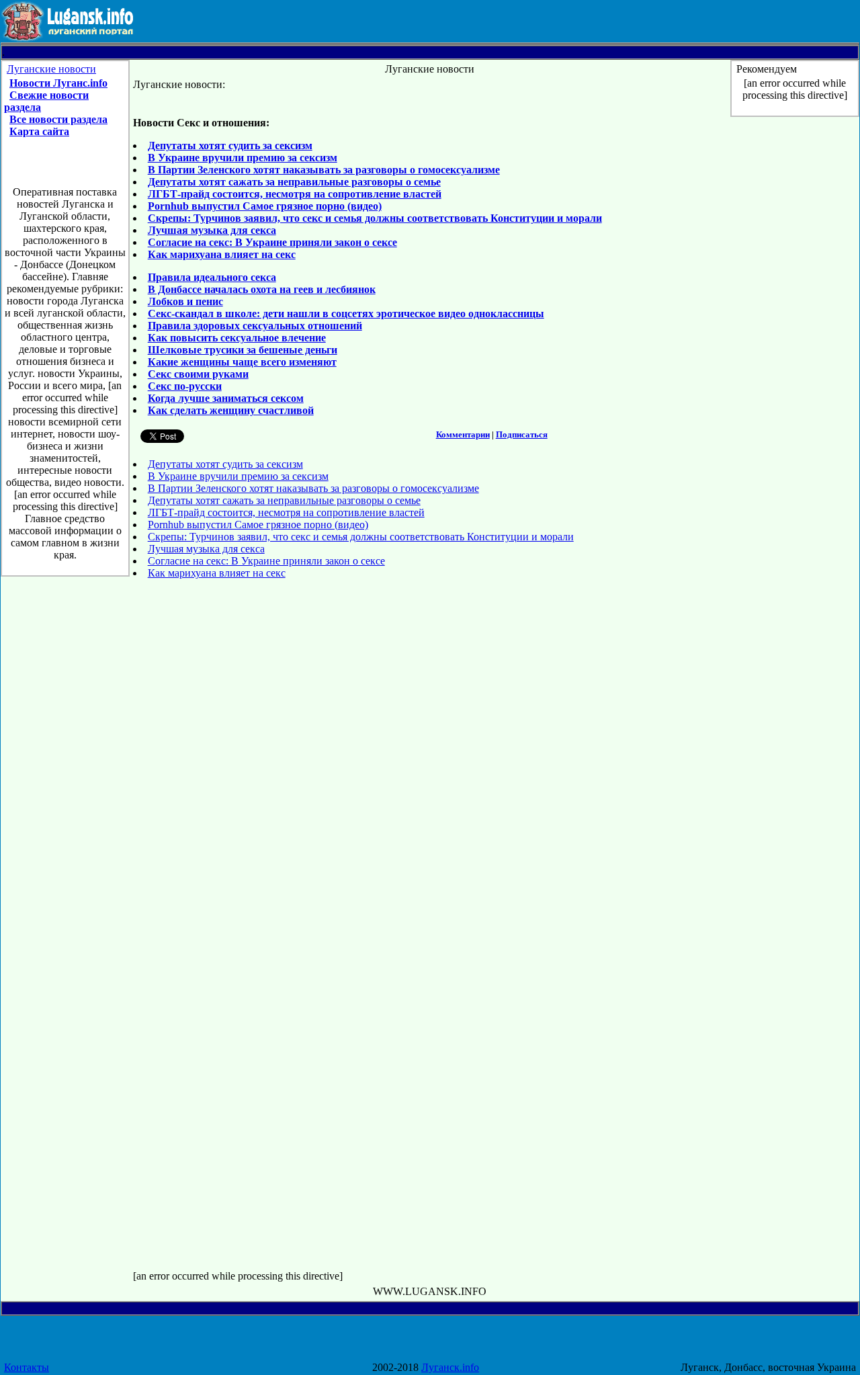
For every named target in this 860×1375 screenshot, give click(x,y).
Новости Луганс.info (58, 83)
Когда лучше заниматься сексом (226, 398)
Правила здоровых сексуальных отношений (255, 325)
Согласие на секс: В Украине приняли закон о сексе (272, 242)
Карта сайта (39, 131)
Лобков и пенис (185, 301)
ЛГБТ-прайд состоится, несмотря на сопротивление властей (294, 194)
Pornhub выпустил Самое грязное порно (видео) (265, 206)
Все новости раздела (58, 119)
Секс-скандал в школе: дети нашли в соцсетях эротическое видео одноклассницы (346, 313)
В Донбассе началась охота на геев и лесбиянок (262, 289)
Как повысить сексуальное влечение (237, 337)
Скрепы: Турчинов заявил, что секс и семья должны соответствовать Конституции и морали (375, 218)
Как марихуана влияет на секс (222, 254)
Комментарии (463, 434)
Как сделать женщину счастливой (231, 410)
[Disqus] (430, 758)
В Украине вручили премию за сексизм (242, 157)
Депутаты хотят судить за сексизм (230, 145)
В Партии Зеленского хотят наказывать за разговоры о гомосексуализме (324, 169)
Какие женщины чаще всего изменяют (242, 362)
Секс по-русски (185, 386)
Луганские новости (51, 69)
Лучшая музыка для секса (212, 230)
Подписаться (522, 434)
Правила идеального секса (212, 277)
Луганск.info (450, 1367)
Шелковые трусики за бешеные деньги (242, 350)
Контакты (26, 1367)
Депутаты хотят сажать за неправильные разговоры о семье (294, 182)
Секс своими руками (198, 374)
